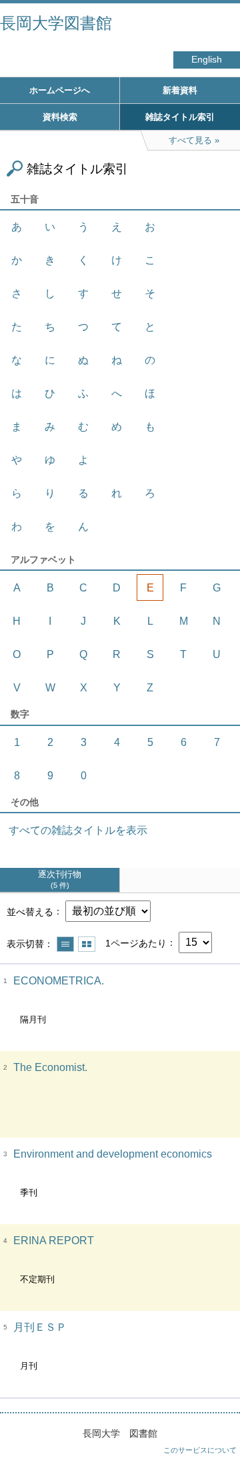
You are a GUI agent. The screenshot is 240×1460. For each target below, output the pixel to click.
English (206, 60)
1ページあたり (136, 942)
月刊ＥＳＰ (40, 1327)
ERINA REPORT (53, 1240)
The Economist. (50, 1067)
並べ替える (30, 911)
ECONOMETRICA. (58, 980)
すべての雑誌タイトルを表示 (78, 830)
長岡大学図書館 (56, 23)
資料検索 (60, 117)
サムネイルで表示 (86, 944)
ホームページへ (59, 90)
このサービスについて (200, 1450)
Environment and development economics (112, 1154)
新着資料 (180, 90)
